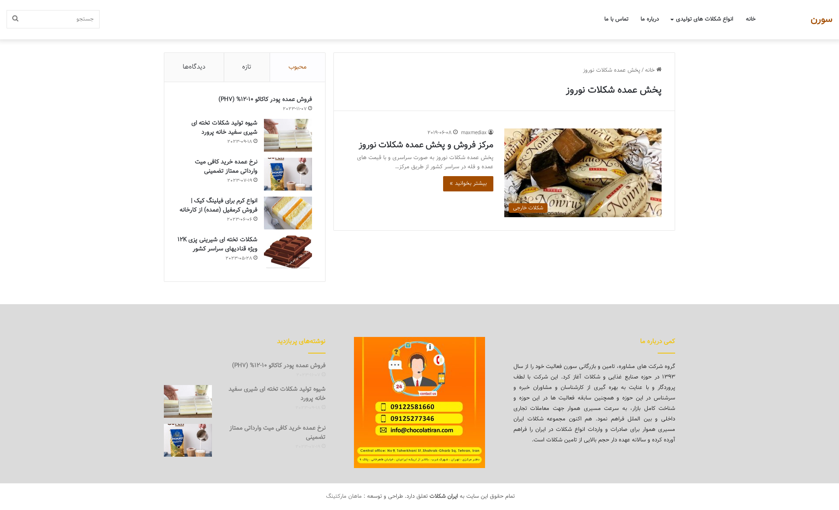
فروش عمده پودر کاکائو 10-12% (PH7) (265, 99)
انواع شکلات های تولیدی (704, 19)
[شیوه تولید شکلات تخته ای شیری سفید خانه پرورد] (288, 135)
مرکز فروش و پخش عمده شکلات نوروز (426, 145)
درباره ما (650, 19)
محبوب (297, 67)
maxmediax (474, 133)
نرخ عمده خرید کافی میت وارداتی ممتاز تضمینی (226, 166)
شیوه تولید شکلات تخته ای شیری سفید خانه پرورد (224, 127)
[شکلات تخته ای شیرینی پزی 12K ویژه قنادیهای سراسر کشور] (288, 252)
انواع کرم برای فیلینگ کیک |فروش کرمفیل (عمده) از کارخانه (218, 205)
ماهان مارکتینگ (344, 496)
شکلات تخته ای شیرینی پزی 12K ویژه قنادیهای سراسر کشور (217, 244)
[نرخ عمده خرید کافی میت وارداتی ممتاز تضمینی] (288, 174)
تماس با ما (616, 19)
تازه (246, 67)
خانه (751, 19)
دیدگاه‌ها (194, 67)
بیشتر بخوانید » (468, 183)
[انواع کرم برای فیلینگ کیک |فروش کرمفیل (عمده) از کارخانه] (288, 213)
